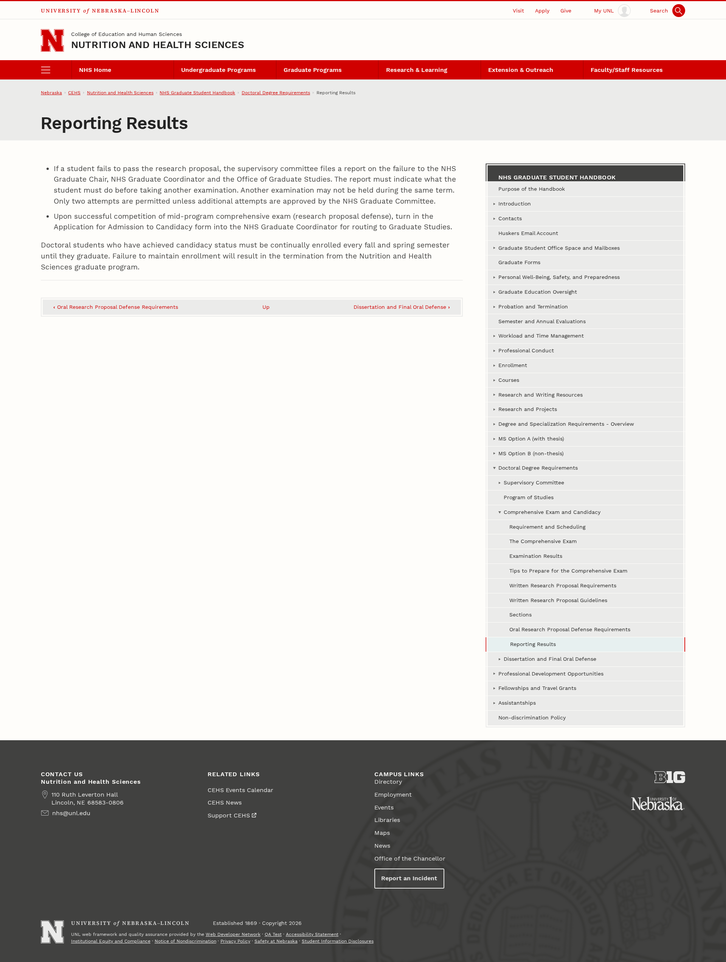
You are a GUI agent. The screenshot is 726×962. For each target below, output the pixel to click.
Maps (382, 832)
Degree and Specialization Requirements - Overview (566, 424)
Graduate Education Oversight (537, 292)
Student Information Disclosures (338, 941)
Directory (388, 781)
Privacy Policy (235, 941)
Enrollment (512, 365)
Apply (542, 11)
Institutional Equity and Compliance (110, 941)
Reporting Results (533, 644)
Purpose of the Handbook (531, 189)
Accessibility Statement (312, 934)
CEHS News (225, 802)
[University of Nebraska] (658, 803)
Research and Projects (527, 409)
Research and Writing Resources (540, 395)
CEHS (74, 92)
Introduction (514, 204)
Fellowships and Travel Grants (537, 688)
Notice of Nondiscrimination (185, 941)
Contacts (510, 218)
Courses (508, 380)
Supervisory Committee (534, 482)
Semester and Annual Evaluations (542, 321)
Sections (520, 615)
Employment (393, 794)
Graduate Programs (313, 69)
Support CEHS (229, 815)
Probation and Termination (533, 307)
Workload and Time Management (541, 336)
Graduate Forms (519, 262)
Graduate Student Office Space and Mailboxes (559, 248)
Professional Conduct (526, 350)
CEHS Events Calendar (240, 790)
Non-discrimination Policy (532, 717)
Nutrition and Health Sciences (157, 44)
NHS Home (95, 69)
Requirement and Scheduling (547, 527)
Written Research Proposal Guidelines (558, 600)
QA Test (273, 934)
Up (266, 307)
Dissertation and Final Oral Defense (402, 307)
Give (565, 11)
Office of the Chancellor (409, 858)
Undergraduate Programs (218, 69)
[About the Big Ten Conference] (670, 777)
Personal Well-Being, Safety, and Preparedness (559, 277)
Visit (518, 11)
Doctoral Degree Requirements (276, 92)
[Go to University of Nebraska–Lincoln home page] (52, 40)
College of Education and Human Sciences (126, 34)
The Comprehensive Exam (543, 541)
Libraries (387, 819)
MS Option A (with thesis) (531, 439)
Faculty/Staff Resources (627, 69)
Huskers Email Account (528, 233)
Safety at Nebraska (276, 941)
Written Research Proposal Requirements (562, 585)
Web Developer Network (233, 934)
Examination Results (535, 556)
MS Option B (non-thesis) (531, 453)
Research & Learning (416, 69)
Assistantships (517, 703)
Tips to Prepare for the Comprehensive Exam (568, 571)
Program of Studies (529, 497)
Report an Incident (409, 878)
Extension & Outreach (520, 69)
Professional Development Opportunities (550, 674)
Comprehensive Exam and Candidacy (552, 512)
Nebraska (51, 92)
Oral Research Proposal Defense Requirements (115, 307)
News (382, 845)
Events (384, 807)
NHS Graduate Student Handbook (197, 92)
